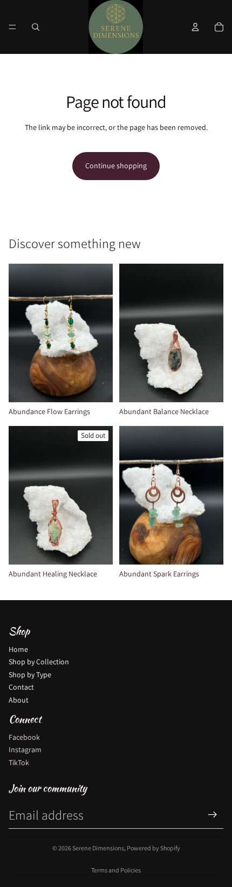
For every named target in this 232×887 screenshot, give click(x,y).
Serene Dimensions (98, 848)
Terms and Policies (116, 870)
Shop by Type (30, 674)
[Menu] (12, 27)
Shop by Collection (39, 661)
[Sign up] (212, 815)
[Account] (195, 27)
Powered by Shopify (153, 848)
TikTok (19, 762)
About (19, 700)
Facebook (24, 737)
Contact (21, 687)
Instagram (25, 749)
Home (18, 649)
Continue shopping (116, 165)
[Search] (35, 27)
